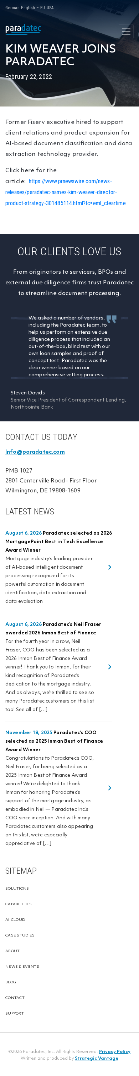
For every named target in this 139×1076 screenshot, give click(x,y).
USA (50, 7)
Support (14, 1014)
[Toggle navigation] (126, 31)
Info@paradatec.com (35, 452)
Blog (10, 982)
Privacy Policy (114, 1051)
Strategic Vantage (96, 1058)
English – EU (33, 7)
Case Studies (20, 936)
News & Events (22, 967)
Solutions (17, 889)
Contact (15, 998)
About (12, 951)
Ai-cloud (15, 920)
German (12, 7)
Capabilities (18, 904)
